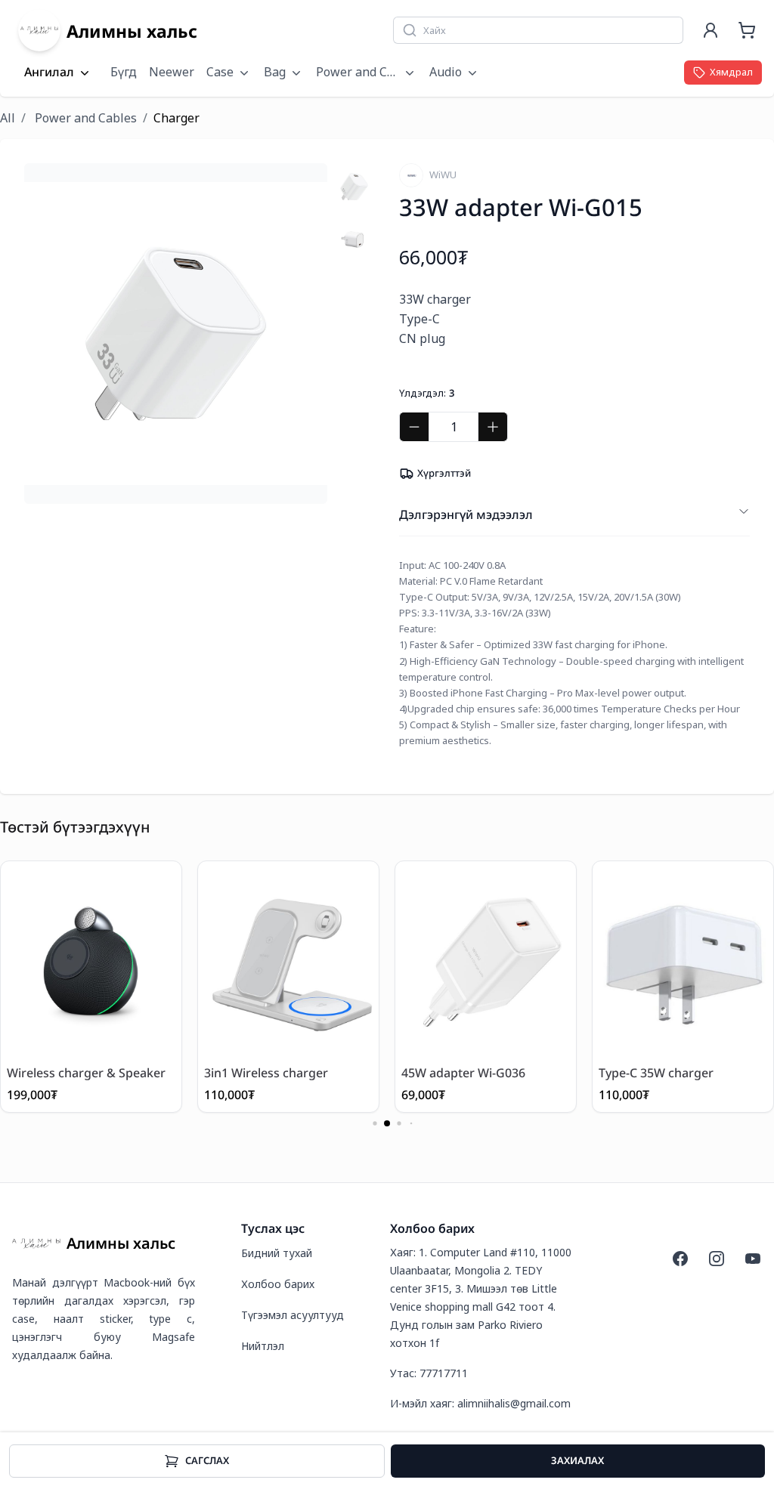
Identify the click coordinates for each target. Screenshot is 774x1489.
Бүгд (123, 71)
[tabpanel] (175, 333)
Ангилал (49, 72)
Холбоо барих (277, 1284)
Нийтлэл (262, 1346)
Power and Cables (86, 118)
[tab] (354, 186)
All (7, 118)
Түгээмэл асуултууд (292, 1315)
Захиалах (577, 1460)
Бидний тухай (276, 1253)
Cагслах (207, 1460)
